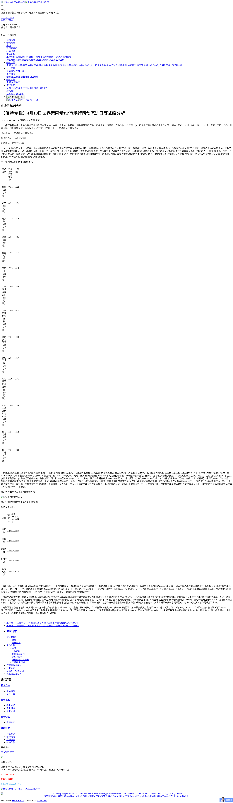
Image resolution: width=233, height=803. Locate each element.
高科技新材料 (18, 654)
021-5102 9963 (7, 17)
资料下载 (10, 694)
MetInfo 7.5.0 (18, 800)
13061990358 (7, 20)
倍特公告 (10, 742)
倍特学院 (5, 717)
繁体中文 (33, 100)
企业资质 (10, 705)
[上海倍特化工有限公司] (116, 2)
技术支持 (5, 685)
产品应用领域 (18, 662)
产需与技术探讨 (14, 665)
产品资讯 (10, 734)
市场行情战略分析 (20, 659)
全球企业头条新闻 (15, 671)
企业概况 (10, 708)
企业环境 (10, 711)
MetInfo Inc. (42, 800)
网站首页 (10, 40)
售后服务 (10, 691)
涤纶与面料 (17, 657)
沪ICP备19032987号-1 (11, 784)
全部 (8, 45)
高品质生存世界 (14, 674)
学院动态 (10, 722)
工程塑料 (16, 651)
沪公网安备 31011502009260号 (26, 789)
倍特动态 (5, 728)
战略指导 (16, 642)
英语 (15, 100)
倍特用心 (10, 737)
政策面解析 (11, 637)
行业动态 (10, 668)
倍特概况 (5, 700)
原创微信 (10, 739)
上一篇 (42, 623)
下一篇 (42, 625)
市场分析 (10, 645)
